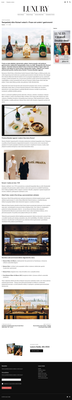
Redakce (3, 24)
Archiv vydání (40, 371)
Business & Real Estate (39, 14)
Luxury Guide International (43, 377)
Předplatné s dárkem (10, 2)
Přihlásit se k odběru (7, 387)
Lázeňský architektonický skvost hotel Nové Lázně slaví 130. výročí (12, 326)
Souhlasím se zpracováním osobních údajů (12, 383)
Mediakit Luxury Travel (42, 376)
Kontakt (2, 2)
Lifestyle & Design (29, 14)
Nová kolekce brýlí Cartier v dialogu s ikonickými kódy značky (42, 326)
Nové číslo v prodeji (35, 350)
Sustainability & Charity (50, 14)
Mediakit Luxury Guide (42, 373)
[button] (24, 132)
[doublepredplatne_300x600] (61, 47)
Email (3, 377)
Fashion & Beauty (21, 14)
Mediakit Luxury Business (42, 374)
